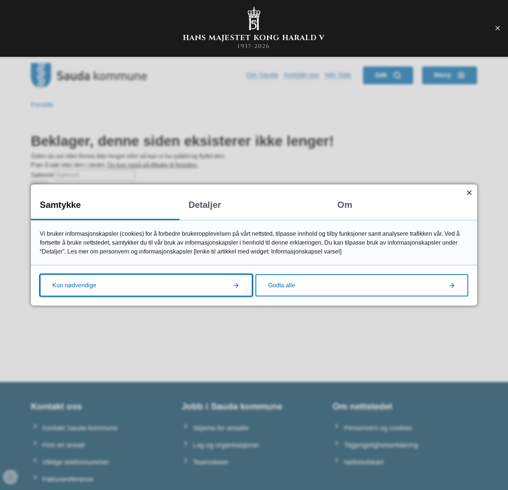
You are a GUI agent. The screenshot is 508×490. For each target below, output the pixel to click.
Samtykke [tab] (60, 205)
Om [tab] (344, 205)
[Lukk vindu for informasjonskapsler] (469, 192)
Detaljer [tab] (205, 205)
